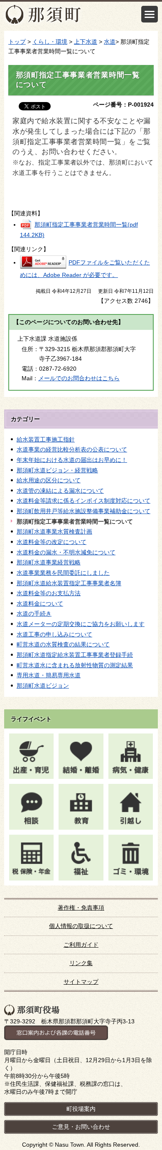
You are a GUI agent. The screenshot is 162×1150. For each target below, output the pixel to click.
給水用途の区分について (49, 480)
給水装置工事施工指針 (46, 439)
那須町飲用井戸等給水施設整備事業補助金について (83, 511)
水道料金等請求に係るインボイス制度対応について (83, 500)
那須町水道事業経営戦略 (49, 562)
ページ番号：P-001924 (123, 104)
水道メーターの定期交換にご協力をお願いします (81, 624)
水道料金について (40, 603)
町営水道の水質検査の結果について (63, 644)
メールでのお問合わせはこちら (79, 378)
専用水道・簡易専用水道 (49, 675)
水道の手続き (34, 613)
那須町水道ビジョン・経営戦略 (57, 470)
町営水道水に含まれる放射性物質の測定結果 (75, 665)
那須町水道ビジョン (43, 685)
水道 (109, 41)
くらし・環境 (49, 41)
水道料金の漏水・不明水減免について (66, 552)
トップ (17, 41)
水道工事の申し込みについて (54, 634)
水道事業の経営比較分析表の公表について (72, 449)
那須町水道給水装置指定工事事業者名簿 (69, 583)
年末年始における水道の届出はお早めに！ (72, 460)
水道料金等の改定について (51, 542)
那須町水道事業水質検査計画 (54, 531)
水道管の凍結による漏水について (60, 490)
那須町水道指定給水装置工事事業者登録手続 (75, 654)
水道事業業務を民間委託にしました (63, 572)
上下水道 (85, 41)
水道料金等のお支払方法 (49, 593)
